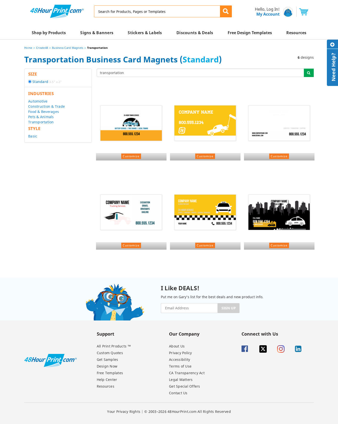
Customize (131, 156)
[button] (226, 11)
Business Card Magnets (67, 48)
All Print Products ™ (114, 346)
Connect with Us (259, 334)
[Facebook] (249, 349)
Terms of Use (180, 366)
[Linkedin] (303, 349)
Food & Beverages (43, 111)
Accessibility (179, 359)
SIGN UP (228, 308)
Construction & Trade (46, 106)
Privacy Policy (180, 352)
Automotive (38, 101)
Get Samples (107, 359)
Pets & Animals (41, 116)
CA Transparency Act (187, 373)
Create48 (42, 48)
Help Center (107, 379)
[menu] (266, 11)
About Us (177, 346)
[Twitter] (267, 349)
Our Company (184, 334)
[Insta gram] (285, 349)
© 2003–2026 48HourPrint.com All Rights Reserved (187, 411)
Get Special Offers (184, 386)
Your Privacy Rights (123, 411)
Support (105, 334)
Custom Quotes (110, 352)
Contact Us (178, 393)
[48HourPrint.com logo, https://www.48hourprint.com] (57, 11)
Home (28, 48)
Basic (32, 136)
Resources (105, 386)
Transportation (41, 122)
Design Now (107, 366)
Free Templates (110, 373)
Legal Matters (181, 379)
